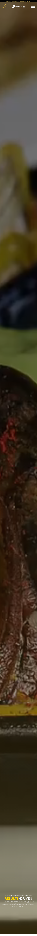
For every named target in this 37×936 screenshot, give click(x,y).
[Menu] (33, 6)
